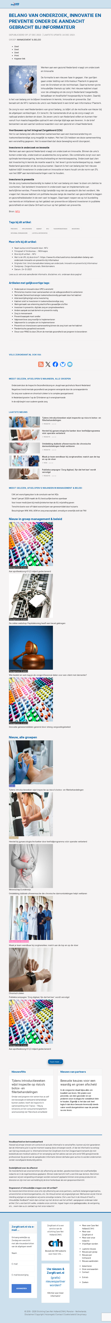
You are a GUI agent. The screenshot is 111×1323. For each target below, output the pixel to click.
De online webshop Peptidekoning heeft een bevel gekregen (37, 623)
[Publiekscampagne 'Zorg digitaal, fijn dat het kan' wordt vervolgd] (31, 969)
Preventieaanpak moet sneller (27, 316)
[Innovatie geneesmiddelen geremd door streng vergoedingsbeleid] (31, 699)
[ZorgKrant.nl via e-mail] (70, 364)
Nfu (47, 229)
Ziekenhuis (14, 837)
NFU (17, 211)
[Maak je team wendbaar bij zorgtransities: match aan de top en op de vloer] (31, 917)
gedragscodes (80, 1203)
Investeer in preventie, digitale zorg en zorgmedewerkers (39, 307)
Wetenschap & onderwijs (20, 889)
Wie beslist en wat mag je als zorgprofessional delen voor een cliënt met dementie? (48, 675)
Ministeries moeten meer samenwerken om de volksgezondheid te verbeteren (48, 292)
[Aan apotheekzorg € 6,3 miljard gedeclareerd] (31, 543)
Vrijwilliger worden (90, 1243)
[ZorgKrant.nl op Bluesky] (63, 364)
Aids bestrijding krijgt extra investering (31, 298)
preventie (14, 229)
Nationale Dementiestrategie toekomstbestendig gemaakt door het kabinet (47, 295)
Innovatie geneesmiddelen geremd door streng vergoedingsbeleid (40, 727)
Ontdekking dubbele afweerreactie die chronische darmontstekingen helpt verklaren (48, 893)
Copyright (39, 1314)
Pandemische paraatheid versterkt (29, 328)
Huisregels (50, 1314)
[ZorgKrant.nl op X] (48, 364)
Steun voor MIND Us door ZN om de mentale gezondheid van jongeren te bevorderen (50, 331)
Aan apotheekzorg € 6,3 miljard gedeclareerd (30, 571)
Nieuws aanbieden (90, 1261)
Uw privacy (81, 1314)
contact (31, 1206)
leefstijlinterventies (39, 233)
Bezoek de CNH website (55, 1251)
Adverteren (87, 1266)
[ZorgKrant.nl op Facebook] (55, 364)
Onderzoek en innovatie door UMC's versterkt (33, 289)
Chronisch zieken (16, 993)
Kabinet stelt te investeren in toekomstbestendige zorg (38, 301)
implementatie (27, 229)
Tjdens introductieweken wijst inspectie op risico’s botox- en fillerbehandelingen (46, 790)
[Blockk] (15, 4)
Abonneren (21, 1288)
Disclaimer (29, 1314)
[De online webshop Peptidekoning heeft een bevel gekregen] (31, 595)
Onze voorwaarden (90, 1269)
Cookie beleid (70, 1314)
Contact (85, 1272)
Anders (12, 786)
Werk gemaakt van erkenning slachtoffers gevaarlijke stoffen (41, 304)
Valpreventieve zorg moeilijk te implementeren (34, 319)
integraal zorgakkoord (19, 233)
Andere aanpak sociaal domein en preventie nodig (36, 310)
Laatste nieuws (89, 1249)
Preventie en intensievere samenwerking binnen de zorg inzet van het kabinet (48, 325)
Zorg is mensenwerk (23, 313)
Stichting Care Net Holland (48, 1311)
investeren (75, 229)
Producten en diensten (19, 941)
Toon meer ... (55, 1061)
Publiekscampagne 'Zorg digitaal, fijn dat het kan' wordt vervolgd (39, 997)
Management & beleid (29, 39)
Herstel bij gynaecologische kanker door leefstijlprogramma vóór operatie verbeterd (48, 841)
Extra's (85, 1277)
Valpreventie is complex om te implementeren (34, 322)
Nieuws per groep (89, 1252)
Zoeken (85, 1282)
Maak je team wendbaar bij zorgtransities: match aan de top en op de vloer (43, 945)
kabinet (39, 229)
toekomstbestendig (60, 229)
